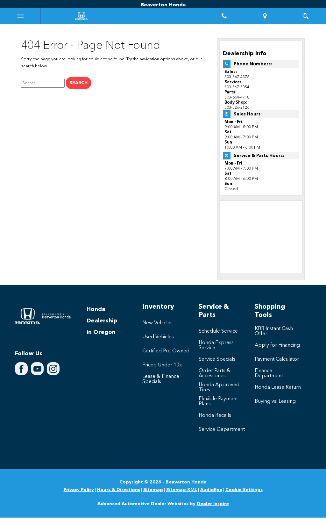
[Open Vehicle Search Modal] (305, 16)
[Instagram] (53, 368)
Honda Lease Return (278, 387)
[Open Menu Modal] (20, 16)
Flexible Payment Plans (218, 401)
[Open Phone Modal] (224, 16)
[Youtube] (37, 368)
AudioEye (211, 490)
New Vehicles (157, 323)
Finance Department (269, 373)
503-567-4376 (236, 77)
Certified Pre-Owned (165, 351)
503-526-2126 (236, 108)
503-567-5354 (236, 87)
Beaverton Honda (186, 482)
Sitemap (153, 490)
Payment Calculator (277, 359)
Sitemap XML (181, 490)
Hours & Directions (118, 490)
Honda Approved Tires (219, 387)
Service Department (222, 429)
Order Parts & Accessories (214, 373)
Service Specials (217, 359)
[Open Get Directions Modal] (264, 16)
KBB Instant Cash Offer (274, 331)
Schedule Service (218, 331)
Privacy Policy (79, 490)
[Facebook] (21, 368)
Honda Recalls (215, 415)
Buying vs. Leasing (275, 401)
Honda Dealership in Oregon (102, 320)
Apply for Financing (277, 345)
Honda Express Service (216, 345)
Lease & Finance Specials (160, 379)
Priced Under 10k (162, 365)
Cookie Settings (244, 490)
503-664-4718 (236, 97)
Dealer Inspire (213, 504)
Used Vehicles (158, 337)
